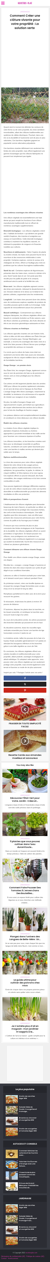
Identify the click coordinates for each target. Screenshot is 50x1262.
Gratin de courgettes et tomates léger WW (28, 1130)
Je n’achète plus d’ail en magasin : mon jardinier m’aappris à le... (25, 1028)
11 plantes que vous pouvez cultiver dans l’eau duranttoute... (25, 844)
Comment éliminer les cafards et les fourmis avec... (28, 1153)
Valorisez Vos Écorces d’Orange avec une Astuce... (28, 1164)
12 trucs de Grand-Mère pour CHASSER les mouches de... (28, 1185)
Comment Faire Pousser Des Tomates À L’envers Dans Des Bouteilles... (25, 890)
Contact (4, 1258)
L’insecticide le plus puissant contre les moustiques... (27, 1174)
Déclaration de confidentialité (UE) (13, 1256)
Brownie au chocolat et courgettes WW (27, 1119)
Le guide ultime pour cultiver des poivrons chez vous (25, 982)
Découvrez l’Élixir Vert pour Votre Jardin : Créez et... (25, 799)
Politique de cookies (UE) (35, 1256)
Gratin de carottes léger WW (27, 1097)
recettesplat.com (31, 1253)
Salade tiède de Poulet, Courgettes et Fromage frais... (28, 1218)
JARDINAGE (25, 12)
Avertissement (13, 1258)
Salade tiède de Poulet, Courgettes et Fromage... (28, 1109)
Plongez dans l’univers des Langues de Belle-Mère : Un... (25, 938)
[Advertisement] (25, 59)
